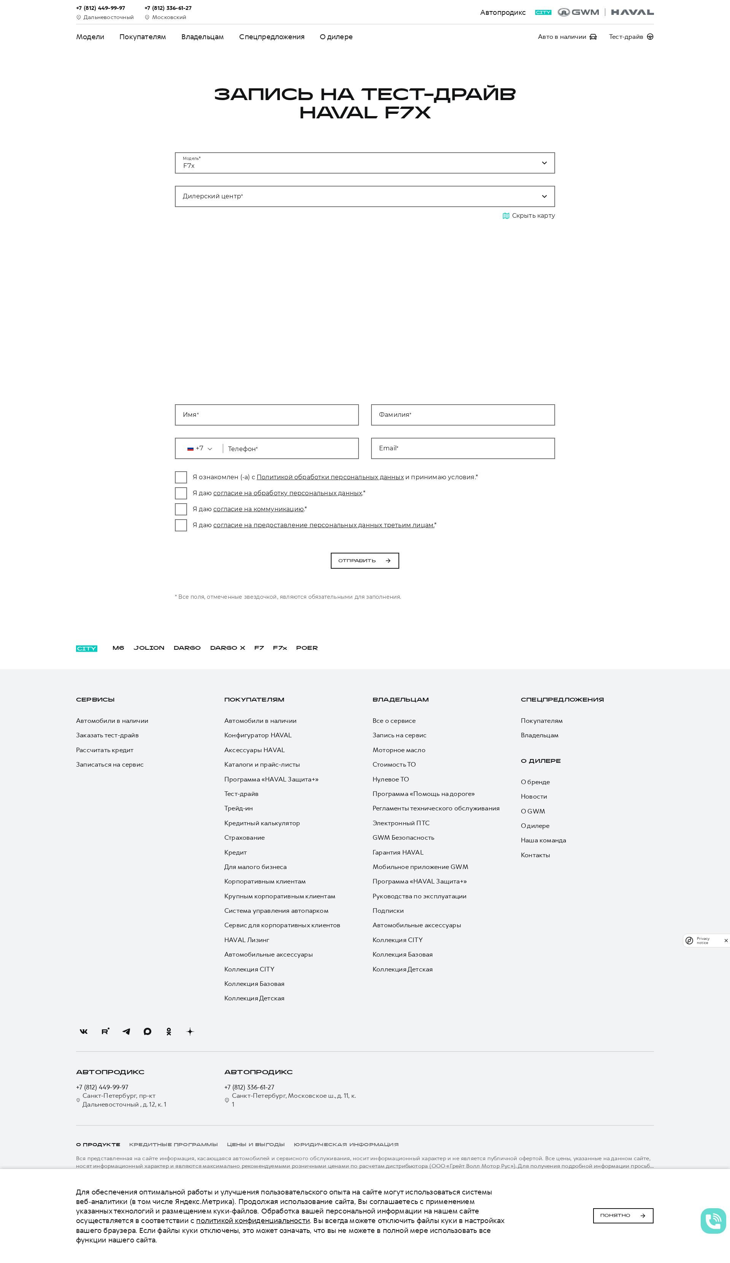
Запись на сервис (400, 735)
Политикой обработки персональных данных (330, 477)
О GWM (533, 811)
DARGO (187, 648)
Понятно (615, 1216)
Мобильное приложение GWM (420, 867)
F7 (259, 648)
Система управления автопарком (276, 910)
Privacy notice (703, 940)
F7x (280, 648)
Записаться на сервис (110, 764)
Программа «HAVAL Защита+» (271, 779)
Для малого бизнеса (255, 867)
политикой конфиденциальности (253, 1220)
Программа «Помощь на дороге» (424, 793)
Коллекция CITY (249, 969)
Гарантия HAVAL (398, 852)
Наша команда (543, 840)
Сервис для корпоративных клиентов (282, 925)
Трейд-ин (238, 808)
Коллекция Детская (254, 998)
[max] (147, 1031)
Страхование (244, 837)
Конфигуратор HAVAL (258, 735)
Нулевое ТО (391, 779)
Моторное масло (399, 750)
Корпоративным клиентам (265, 881)
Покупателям (142, 36)
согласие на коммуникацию (258, 509)
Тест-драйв (241, 793)
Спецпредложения (272, 36)
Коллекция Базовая (254, 983)
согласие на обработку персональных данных (287, 493)
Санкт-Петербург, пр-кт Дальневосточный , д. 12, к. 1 (124, 1099)
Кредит (235, 852)
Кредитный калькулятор (262, 823)
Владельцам (202, 36)
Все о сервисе (394, 720)
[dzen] (190, 1031)
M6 (118, 648)
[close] (726, 940)
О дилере (336, 36)
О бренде (535, 782)
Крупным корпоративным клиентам (279, 896)
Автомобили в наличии (112, 720)
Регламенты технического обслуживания (436, 808)
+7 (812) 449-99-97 (102, 1087)
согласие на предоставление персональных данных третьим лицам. (323, 525)
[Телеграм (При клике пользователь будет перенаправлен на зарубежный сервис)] (126, 1031)
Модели (90, 36)
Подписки (388, 910)
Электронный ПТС (401, 823)
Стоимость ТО (394, 764)
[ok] (168, 1031)
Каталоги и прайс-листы (262, 764)
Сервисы (95, 700)
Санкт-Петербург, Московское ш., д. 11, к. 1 (294, 1099)
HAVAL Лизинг (246, 940)
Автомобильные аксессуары (268, 954)
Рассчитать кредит (104, 750)
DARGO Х (227, 648)
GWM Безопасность (403, 837)
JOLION (148, 648)
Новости (534, 796)
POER (307, 648)
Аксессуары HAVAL (254, 750)
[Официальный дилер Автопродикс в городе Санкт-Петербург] (606, 12)
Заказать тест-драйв (107, 735)
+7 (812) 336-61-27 (249, 1087)
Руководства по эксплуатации (420, 896)
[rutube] (105, 1031)
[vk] (83, 1031)
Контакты (536, 855)
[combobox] (356, 196)
